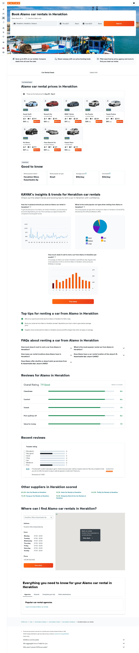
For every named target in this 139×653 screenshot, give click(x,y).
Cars (31, 622)
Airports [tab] (36, 594)
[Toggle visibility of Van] (103, 240)
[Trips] (3, 42)
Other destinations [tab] (64, 594)
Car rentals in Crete (54, 622)
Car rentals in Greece (41, 622)
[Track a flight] (3, 37)
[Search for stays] (3, 14)
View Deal (37, 121)
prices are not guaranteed (62, 634)
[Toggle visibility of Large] (89, 243)
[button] (3, 3)
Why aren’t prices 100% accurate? (35, 647)
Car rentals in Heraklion (68, 622)
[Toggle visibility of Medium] (89, 240)
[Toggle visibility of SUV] (103, 238)
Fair (27, 460)
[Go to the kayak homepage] (13, 3)
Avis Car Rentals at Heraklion (33, 492)
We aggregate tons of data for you (35, 643)
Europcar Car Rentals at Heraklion (35, 496)
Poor (28, 465)
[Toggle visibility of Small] (89, 238)
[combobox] (17, 18)
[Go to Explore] (3, 32)
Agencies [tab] (27, 594)
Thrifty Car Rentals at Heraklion (104, 492)
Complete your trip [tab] (49, 594)
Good (28, 456)
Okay (28, 458)
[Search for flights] (3, 9)
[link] (73, 301)
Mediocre (29, 463)
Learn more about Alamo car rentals (37, 607)
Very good (29, 453)
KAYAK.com (24, 622)
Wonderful (30, 451)
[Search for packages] (3, 22)
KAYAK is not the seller (31, 640)
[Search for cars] (3, 18)
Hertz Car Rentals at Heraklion (68, 492)
